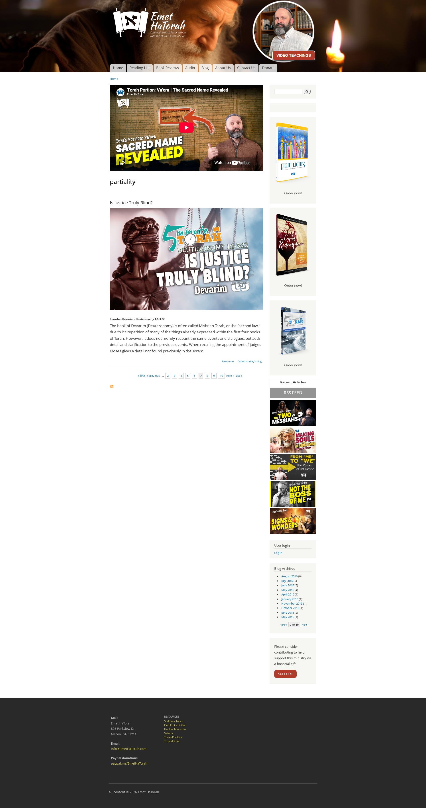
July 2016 (287, 581)
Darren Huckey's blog (249, 361)
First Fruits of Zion (175, 725)
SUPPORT (285, 674)
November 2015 (291, 603)
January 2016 (289, 599)
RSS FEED (293, 393)
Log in (278, 553)
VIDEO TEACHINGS (293, 55)
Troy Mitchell (172, 741)
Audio (190, 67)
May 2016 (287, 590)
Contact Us (246, 67)
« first (141, 376)
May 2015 (287, 617)
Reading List (140, 67)
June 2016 (287, 585)
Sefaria (168, 733)
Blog (205, 67)
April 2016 (287, 594)
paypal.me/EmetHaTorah (129, 763)
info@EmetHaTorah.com (128, 749)
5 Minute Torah (173, 721)
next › (230, 376)
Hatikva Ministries (175, 729)
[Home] (213, 21)
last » (238, 376)
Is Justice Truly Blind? (131, 203)
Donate (268, 67)
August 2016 (289, 576)
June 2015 (287, 613)
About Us (223, 67)
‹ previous (153, 376)
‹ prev (283, 624)
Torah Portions (173, 737)
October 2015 (290, 608)
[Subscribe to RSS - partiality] (111, 385)
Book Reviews (167, 67)
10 (221, 376)
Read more (228, 361)
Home (118, 67)
